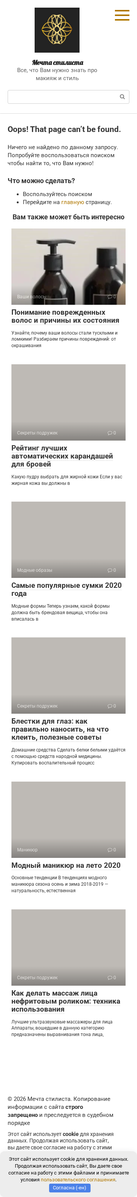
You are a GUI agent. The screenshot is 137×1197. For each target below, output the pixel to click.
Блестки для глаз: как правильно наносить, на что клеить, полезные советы (60, 729)
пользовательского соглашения (78, 1180)
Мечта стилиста (57, 62)
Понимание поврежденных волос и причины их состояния (65, 316)
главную (72, 202)
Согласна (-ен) (69, 1188)
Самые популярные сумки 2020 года (66, 589)
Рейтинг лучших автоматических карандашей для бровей (62, 456)
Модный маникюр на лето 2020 (66, 865)
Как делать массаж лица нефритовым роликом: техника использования (65, 1001)
